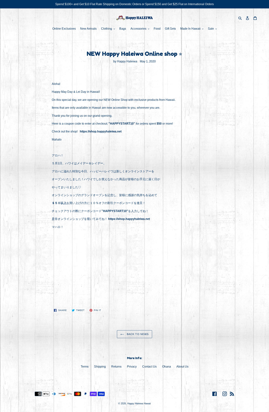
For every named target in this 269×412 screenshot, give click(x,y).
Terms (85, 366)
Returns (116, 366)
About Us (182, 366)
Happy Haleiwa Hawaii (139, 403)
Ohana (166, 366)
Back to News (137, 334)
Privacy (132, 366)
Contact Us (149, 366)
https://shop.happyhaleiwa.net (101, 131)
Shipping (100, 366)
